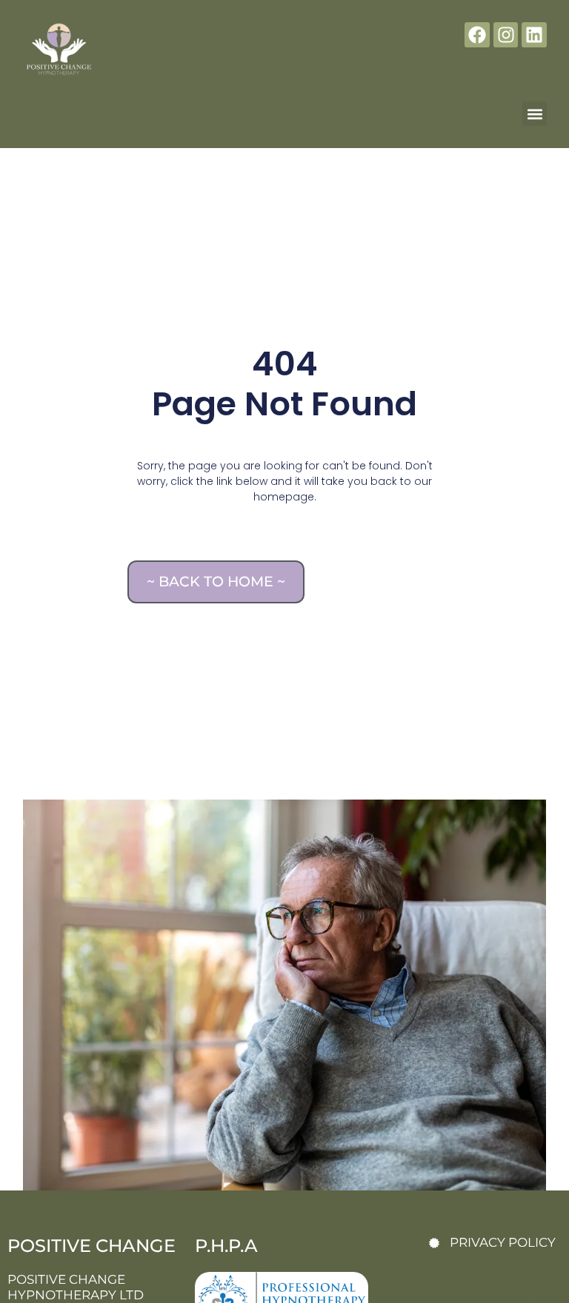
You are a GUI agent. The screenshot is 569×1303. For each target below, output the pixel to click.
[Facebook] (477, 34)
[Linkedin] (534, 34)
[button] (534, 113)
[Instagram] (506, 34)
